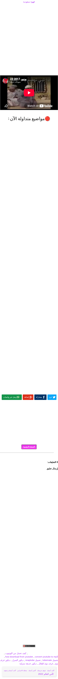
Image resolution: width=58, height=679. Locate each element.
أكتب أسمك (50, 670)
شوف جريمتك (41, 670)
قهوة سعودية (29, 1)
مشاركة (39, 397)
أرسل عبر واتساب (10, 397)
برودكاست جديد (10, 650)
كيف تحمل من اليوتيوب (15, 653)
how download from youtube (19, 656)
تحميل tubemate (50, 660)
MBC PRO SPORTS (48, 653)
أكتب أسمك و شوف (10, 670)
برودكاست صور (25, 650)
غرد (50, 397)
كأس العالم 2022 (46, 674)
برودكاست (29, 455)
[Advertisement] (29, 7)
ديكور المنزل (17, 660)
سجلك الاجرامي (22, 670)
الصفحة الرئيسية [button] (29, 447)
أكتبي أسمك (32, 670)
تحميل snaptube (33, 660)
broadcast (33, 653)
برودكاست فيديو (40, 650)
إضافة (26, 397)
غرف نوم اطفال (45, 663)
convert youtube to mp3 (46, 656)
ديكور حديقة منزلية (28, 663)
